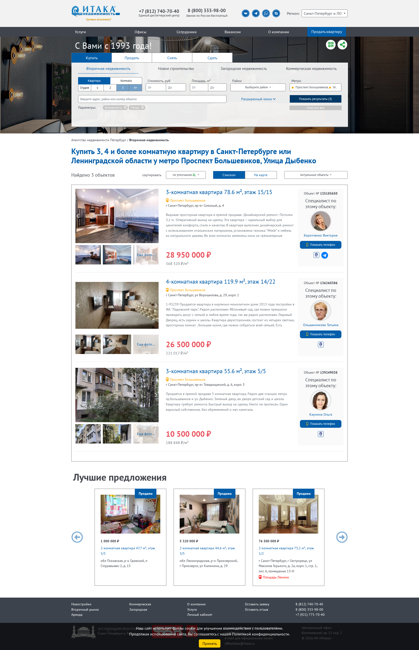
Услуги (80, 31)
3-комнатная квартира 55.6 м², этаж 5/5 (216, 371)
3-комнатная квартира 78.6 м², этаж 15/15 (219, 192)
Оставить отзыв (256, 609)
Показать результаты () (315, 99)
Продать (132, 57)
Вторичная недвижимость (108, 68)
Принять (209, 643)
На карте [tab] (260, 175)
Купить (91, 57)
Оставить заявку (257, 604)
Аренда (76, 614)
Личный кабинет (199, 614)
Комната (126, 81)
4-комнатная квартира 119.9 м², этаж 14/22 (220, 281)
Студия (84, 88)
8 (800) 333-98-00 (207, 10)
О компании (278, 31)
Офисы (140, 31)
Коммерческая (140, 604)
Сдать (212, 57)
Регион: (293, 13)
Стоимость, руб (159, 80)
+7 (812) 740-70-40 (159, 11)
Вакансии (233, 31)
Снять (172, 57)
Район (237, 80)
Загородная (138, 609)
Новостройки (81, 604)
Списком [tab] (229, 175)
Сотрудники (187, 31)
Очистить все (315, 108)
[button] (77, 216)
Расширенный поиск (257, 99)
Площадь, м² (201, 80)
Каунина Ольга (320, 414)
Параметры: (87, 107)
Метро (296, 80)
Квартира (94, 81)
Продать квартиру (326, 31)
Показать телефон (322, 245)
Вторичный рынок (85, 609)
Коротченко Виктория (321, 235)
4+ (135, 88)
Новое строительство (176, 68)
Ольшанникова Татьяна (320, 324)
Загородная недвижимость (244, 68)
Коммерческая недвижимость (311, 68)
